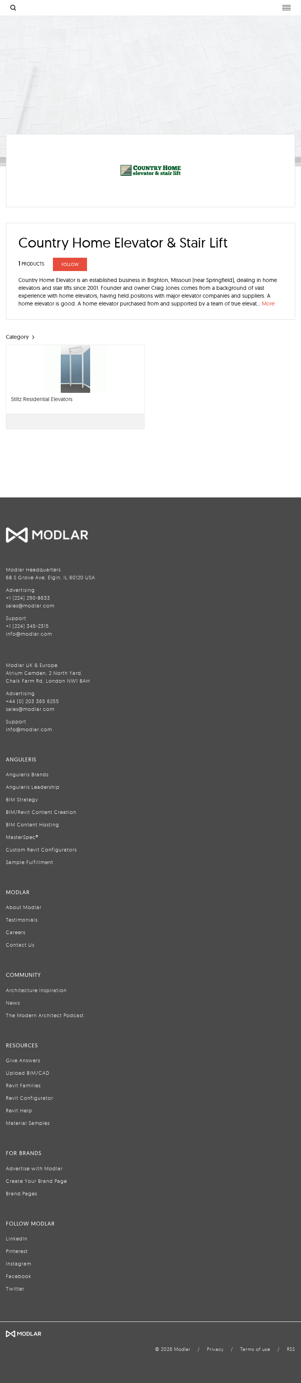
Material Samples (28, 1123)
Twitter (15, 1288)
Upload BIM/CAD (27, 1073)
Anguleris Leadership (33, 787)
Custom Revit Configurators (41, 849)
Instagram (18, 1263)
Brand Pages (21, 1193)
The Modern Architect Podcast (45, 1015)
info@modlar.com (29, 634)
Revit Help (19, 1110)
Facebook (18, 1276)
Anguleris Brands (27, 774)
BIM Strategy (22, 799)
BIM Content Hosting (32, 824)
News (13, 1003)
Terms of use (255, 1349)
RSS (291, 1349)
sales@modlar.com (30, 605)
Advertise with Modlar (34, 1168)
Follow (70, 264)
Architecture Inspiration (36, 990)
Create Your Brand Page (36, 1181)
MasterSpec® (22, 837)
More (268, 303)
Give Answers (23, 1060)
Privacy (215, 1349)
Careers (15, 932)
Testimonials (22, 920)
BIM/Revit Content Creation (41, 812)
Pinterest (17, 1251)
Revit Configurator (29, 1098)
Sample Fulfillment (29, 862)
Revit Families (23, 1085)
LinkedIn (16, 1238)
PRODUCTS (31, 264)
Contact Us (20, 945)
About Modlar (24, 907)
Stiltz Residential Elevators (42, 399)
